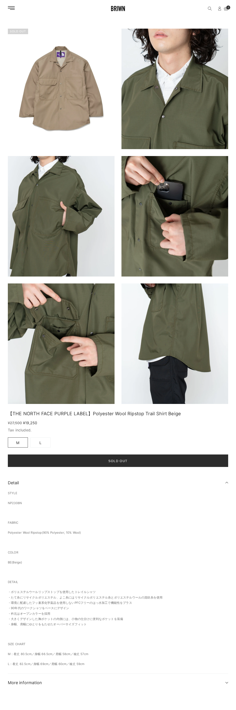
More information (25, 682)
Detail (13, 482)
